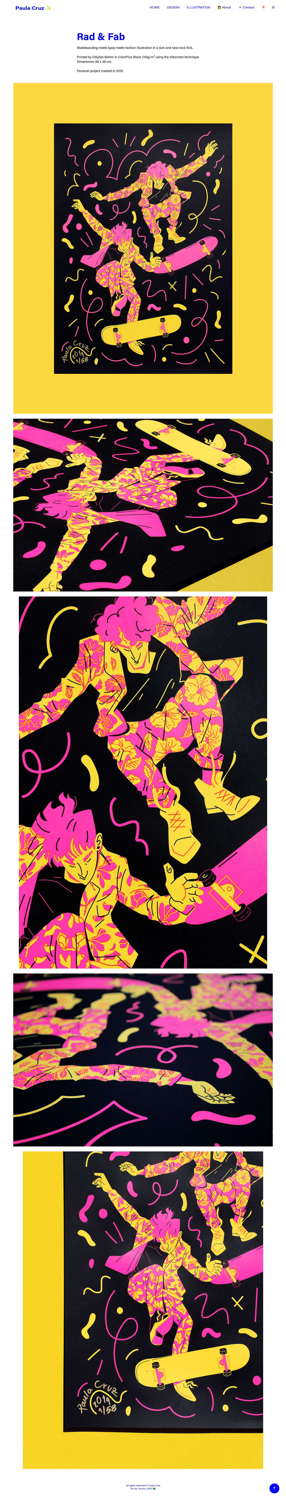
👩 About (224, 7)
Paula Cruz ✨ (33, 7)
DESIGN (173, 7)
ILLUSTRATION (198, 7)
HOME (155, 7)
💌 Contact (246, 7)
